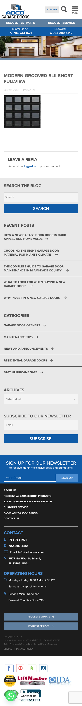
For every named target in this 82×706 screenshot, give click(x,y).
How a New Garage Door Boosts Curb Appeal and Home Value (35, 237)
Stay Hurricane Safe (20, 372)
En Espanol (52, 9)
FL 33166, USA (18, 563)
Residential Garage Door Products (27, 496)
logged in (30, 166)
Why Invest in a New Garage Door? (32, 298)
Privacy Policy (25, 649)
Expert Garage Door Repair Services (28, 501)
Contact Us (11, 518)
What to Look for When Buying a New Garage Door (35, 284)
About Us (10, 490)
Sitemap (8, 649)
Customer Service (16, 507)
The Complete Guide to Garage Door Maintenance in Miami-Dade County (34, 268)
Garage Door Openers (22, 325)
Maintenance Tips (18, 337)
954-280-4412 (62, 31)
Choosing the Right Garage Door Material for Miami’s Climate (31, 253)
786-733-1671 (22, 31)
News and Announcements (26, 349)
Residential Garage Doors (25, 360)
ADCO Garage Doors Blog (21, 512)
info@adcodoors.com (31, 552)
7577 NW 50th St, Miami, (25, 558)
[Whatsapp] (11, 696)
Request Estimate (20, 23)
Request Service (61, 23)
